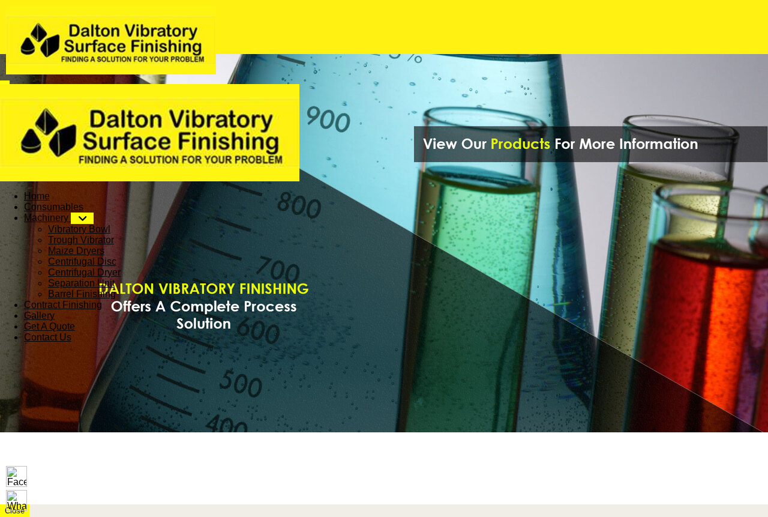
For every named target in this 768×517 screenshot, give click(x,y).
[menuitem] (37, 196)
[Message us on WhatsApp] (16, 500)
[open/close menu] (5, 82)
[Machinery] (82, 218)
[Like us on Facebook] (16, 476)
